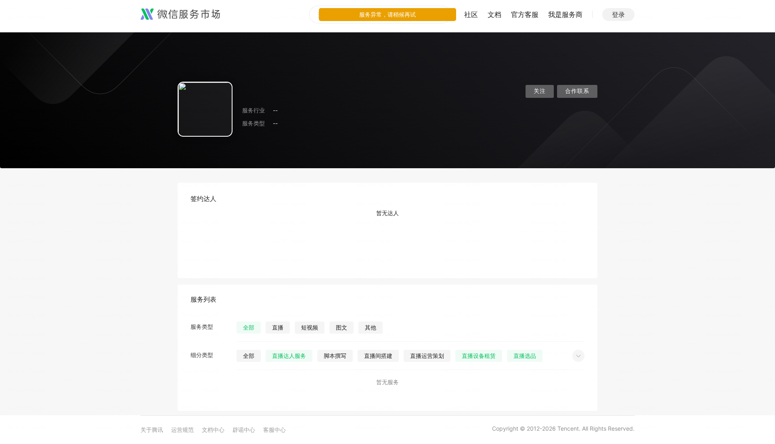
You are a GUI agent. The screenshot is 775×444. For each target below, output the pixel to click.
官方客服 (524, 15)
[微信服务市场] (180, 14)
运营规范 (182, 429)
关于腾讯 (151, 429)
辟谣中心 (243, 429)
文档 (494, 15)
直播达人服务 (289, 355)
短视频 (309, 327)
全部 (248, 327)
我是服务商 (565, 15)
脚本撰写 (335, 355)
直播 (277, 327)
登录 (618, 15)
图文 (341, 327)
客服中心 (274, 429)
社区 (471, 15)
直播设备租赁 (479, 355)
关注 (540, 91)
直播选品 (524, 355)
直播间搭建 (378, 355)
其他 (370, 327)
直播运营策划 (427, 355)
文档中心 (213, 429)
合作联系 (577, 91)
